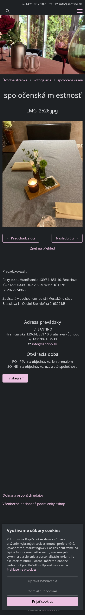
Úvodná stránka (14, 80)
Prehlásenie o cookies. (22, 569)
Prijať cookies (42, 601)
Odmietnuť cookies (43, 591)
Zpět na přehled (42, 248)
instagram (15, 378)
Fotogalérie (42, 80)
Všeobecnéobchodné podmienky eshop (33, 504)
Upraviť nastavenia (42, 581)
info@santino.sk (44, 344)
